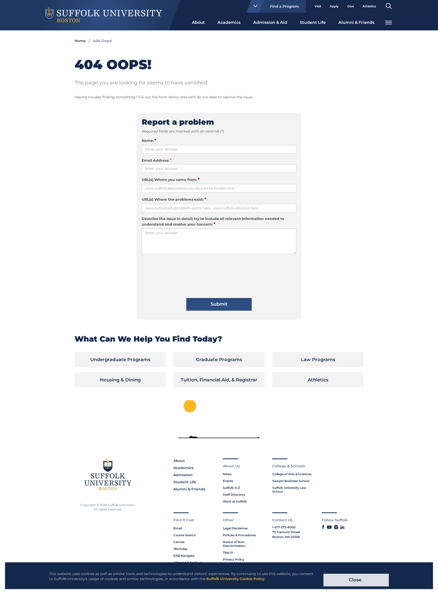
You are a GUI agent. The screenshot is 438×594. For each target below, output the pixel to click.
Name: (149, 140)
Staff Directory (234, 494)
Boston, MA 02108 (286, 537)
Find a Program (284, 6)
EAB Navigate (183, 556)
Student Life (313, 22)
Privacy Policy (233, 559)
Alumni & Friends (356, 22)
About (198, 22)
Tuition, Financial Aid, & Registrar (219, 380)
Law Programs (318, 359)
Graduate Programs (219, 359)
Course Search (184, 535)
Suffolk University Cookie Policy (235, 579)
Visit (318, 6)
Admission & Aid (270, 22)
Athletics (369, 6)
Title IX (228, 552)
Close (355, 580)
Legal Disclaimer (235, 528)
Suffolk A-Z (231, 488)
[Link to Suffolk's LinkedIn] (342, 527)
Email (177, 528)
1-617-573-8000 (284, 527)
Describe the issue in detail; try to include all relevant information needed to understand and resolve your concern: (213, 221)
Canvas (179, 542)
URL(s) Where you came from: (170, 179)
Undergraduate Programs (120, 359)
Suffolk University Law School (289, 489)
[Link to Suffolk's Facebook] (323, 527)
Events (228, 481)
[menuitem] (198, 22)
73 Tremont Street (286, 532)
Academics (229, 22)
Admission (183, 475)
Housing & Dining (120, 380)
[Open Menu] (388, 21)
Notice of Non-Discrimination (234, 544)
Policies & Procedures (239, 535)
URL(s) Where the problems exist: (174, 199)
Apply (334, 6)
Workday (180, 549)
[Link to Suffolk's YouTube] (329, 527)
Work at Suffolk (235, 501)
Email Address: (155, 160)
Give (350, 6)
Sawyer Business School (290, 481)
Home (80, 41)
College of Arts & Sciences (292, 474)
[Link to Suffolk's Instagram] (336, 527)
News (227, 474)
